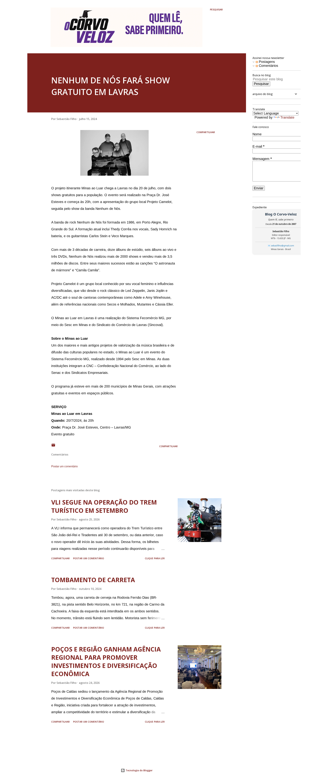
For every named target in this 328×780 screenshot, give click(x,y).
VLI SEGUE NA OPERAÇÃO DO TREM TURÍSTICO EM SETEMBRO (104, 506)
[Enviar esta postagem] (53, 446)
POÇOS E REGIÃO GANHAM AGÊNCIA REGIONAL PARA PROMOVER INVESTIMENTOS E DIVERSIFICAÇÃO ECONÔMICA (106, 661)
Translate (287, 117)
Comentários (268, 65)
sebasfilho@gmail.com (282, 245)
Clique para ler (155, 558)
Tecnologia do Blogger (139, 770)
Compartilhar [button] (205, 132)
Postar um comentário (64, 466)
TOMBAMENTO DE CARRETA (93, 580)
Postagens (266, 62)
